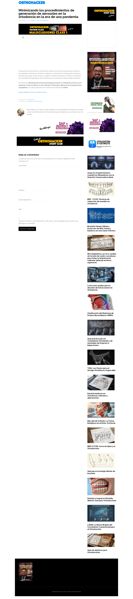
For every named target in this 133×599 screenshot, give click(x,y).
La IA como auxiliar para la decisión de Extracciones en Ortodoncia (99, 287)
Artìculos (31, 99)
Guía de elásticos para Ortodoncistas (97, 551)
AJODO (35, 101)
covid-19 (39, 101)
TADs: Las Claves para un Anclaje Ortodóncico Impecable (101, 369)
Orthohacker (66, 2)
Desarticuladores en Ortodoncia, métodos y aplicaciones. (97, 395)
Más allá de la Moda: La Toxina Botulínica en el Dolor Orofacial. (101, 422)
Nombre (22, 190)
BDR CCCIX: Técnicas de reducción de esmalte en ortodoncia (98, 201)
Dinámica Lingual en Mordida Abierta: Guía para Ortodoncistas (101, 499)
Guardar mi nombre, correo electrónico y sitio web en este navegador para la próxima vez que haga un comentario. (48, 222)
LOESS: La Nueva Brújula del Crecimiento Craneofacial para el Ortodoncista (101, 527)
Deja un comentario (42, 20)
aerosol (30, 101)
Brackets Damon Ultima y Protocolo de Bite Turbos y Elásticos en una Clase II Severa (101, 228)
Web (20, 209)
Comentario (23, 165)
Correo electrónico (25, 200)
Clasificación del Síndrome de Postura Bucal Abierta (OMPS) (100, 314)
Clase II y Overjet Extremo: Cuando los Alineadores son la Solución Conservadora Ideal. (100, 175)
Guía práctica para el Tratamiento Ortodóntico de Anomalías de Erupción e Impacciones (100, 342)
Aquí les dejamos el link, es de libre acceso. (33, 92)
